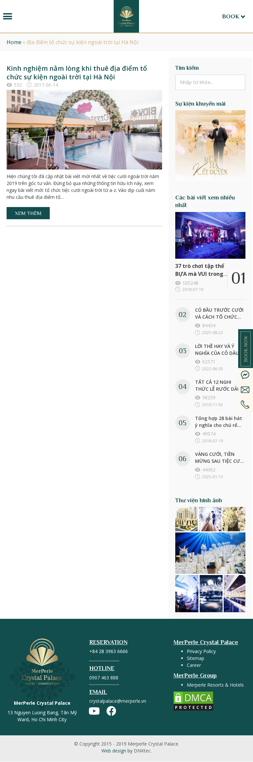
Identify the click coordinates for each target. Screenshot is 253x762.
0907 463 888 (103, 677)
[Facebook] (111, 711)
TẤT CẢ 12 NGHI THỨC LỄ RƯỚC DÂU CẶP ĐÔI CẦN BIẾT (217, 389)
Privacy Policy (201, 651)
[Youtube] (94, 711)
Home (14, 42)
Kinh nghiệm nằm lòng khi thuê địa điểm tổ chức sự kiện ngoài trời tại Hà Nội (77, 72)
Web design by (126, 751)
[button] (7, 16)
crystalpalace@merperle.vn (117, 701)
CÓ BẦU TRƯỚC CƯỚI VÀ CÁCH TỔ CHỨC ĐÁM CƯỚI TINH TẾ (219, 317)
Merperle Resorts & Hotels (215, 685)
